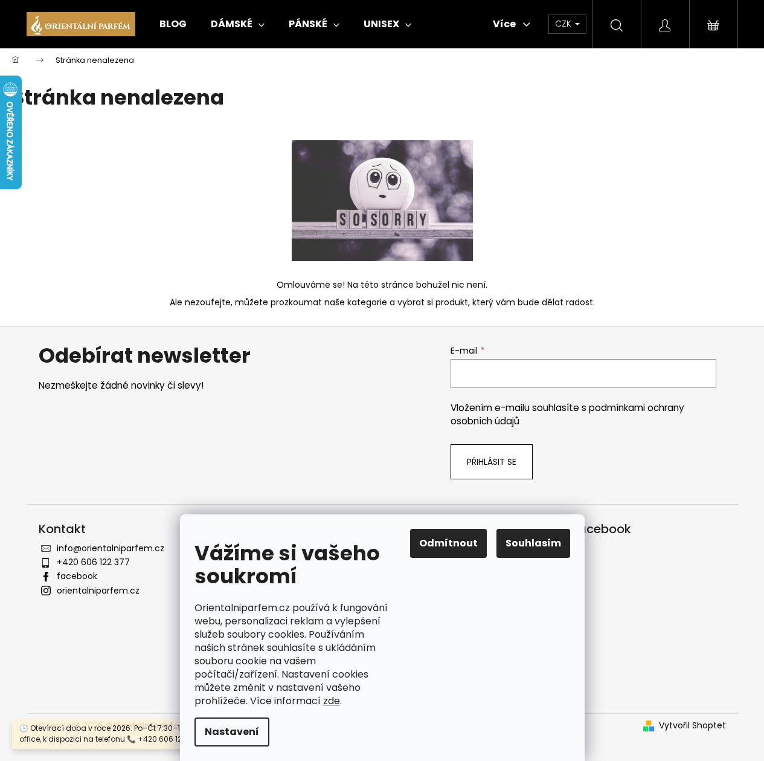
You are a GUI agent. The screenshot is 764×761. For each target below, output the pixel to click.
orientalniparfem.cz (98, 591)
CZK (564, 24)
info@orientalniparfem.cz (110, 548)
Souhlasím (533, 543)
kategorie (367, 302)
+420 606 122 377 (93, 562)
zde (331, 701)
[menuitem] (173, 24)
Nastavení (232, 732)
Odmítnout (448, 543)
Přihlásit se (491, 462)
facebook (77, 576)
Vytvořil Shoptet (692, 725)
